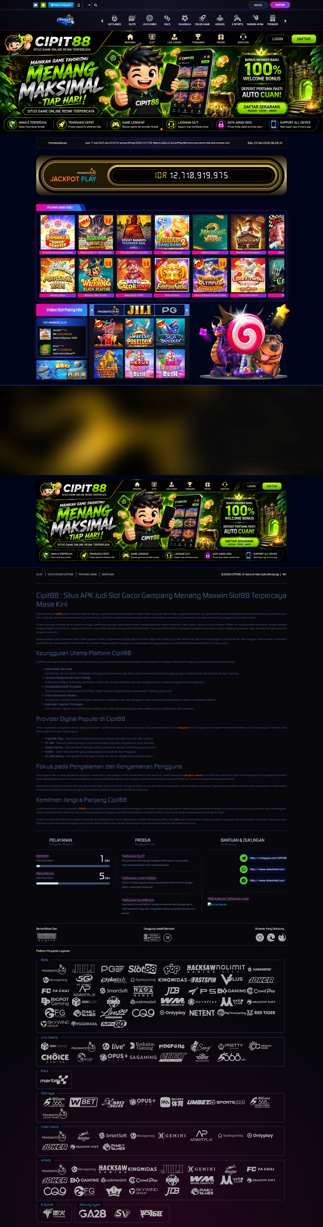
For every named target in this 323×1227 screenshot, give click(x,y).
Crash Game (202, 24)
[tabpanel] (161, 82)
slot (176, 819)
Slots (132, 24)
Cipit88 (58, 613)
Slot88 (82, 808)
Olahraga (185, 24)
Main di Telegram (62, 5)
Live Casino (149, 24)
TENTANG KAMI (87, 574)
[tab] (109, 310)
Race (167, 24)
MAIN (60, 232)
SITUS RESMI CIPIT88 (60, 574)
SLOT (39, 574)
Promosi (272, 24)
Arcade (220, 24)
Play (88, 179)
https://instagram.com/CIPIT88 (268, 858)
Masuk (258, 5)
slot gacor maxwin (193, 775)
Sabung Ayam (255, 24)
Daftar (280, 4)
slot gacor (183, 727)
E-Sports (237, 24)
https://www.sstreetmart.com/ (267, 869)
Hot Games (114, 24)
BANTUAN (108, 574)
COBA (111, 328)
